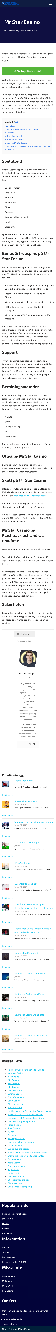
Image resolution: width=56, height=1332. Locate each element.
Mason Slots (8, 1286)
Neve (4, 1329)
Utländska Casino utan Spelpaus (31, 1035)
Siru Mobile (7, 1218)
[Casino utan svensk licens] (10, 3)
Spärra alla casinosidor (26, 801)
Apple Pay (7, 1233)
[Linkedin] (22, 744)
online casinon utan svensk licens (30, 495)
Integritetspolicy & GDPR (14, 1262)
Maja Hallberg (10, 1324)
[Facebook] (26, 744)
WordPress (24, 1329)
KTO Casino (7, 1290)
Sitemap (6, 1252)
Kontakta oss (8, 1257)
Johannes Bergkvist (15, 30)
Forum (5, 1223)
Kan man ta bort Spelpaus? (28, 842)
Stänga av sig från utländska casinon (33, 821)
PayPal (5, 1228)
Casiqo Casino (9, 1276)
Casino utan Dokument (26, 952)
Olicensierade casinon (25, 883)
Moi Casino (7, 1281)
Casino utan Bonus (24, 780)
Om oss (5, 1247)
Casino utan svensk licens (15, 1213)
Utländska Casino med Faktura (30, 973)
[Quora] (34, 744)
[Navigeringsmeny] (50, 3)
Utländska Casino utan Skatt (29, 1014)
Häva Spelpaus (22, 863)
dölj (16, 122)
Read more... (8, 794)
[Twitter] (30, 744)
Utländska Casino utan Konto (29, 994)
